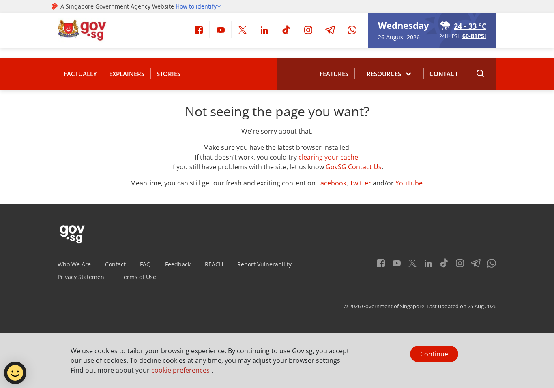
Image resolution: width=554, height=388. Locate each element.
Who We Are (74, 264)
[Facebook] (199, 29)
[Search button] (480, 74)
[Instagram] (308, 29)
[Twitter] (242, 29)
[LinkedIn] (264, 29)
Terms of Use (138, 277)
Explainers (126, 74)
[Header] (82, 30)
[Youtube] (220, 29)
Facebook (331, 183)
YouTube (409, 183)
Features (334, 74)
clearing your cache (328, 157)
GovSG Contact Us (354, 166)
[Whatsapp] (352, 29)
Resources (384, 74)
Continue (434, 354)
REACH (214, 264)
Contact (443, 74)
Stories (168, 74)
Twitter (360, 183)
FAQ (145, 264)
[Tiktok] (286, 29)
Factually (80, 74)
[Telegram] (330, 29)
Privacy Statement (82, 277)
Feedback (178, 264)
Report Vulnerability (264, 264)
